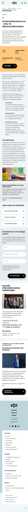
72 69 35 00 (13, 320)
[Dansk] (14, 3)
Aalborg (14, 410)
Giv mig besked (15, 275)
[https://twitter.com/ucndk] (12, 426)
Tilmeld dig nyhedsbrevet (8, 391)
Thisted (14, 415)
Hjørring (14, 412)
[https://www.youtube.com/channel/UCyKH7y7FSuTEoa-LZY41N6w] (15, 426)
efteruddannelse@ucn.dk (12, 325)
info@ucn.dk (14, 422)
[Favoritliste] (22, 3)
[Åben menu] (25, 3)
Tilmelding (7, 66)
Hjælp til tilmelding (13, 327)
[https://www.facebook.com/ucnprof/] (9, 426)
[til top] (26, 508)
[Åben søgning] (3, 3)
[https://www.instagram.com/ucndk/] (18, 426)
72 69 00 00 (14, 419)
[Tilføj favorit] (3, 18)
